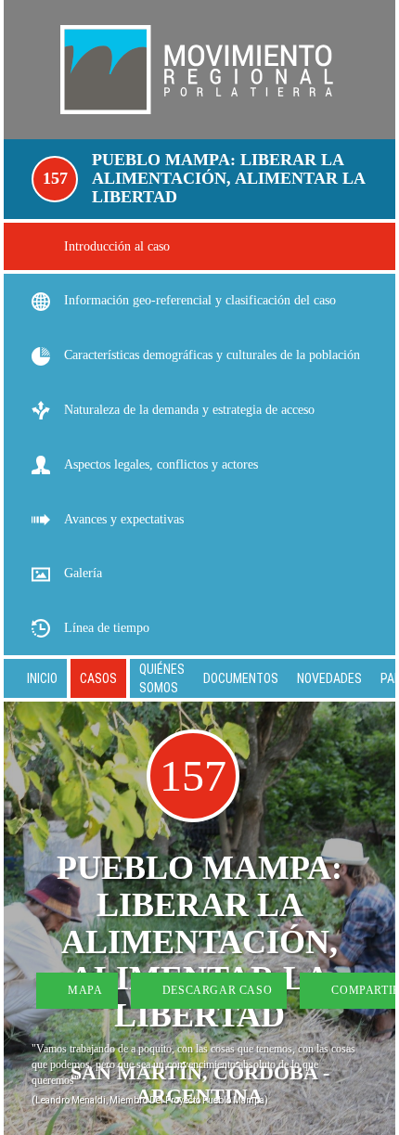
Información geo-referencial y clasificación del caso (200, 300)
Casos (98, 678)
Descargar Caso (215, 990)
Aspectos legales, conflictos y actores (161, 464)
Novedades (329, 678)
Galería (83, 573)
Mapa (84, 990)
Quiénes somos (162, 678)
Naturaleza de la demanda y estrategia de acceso (189, 410)
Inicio (42, 678)
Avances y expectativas (124, 519)
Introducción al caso (117, 246)
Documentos (240, 678)
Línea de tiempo (106, 628)
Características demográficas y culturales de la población (212, 355)
